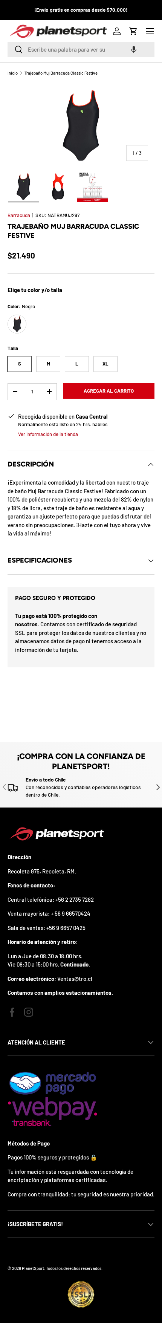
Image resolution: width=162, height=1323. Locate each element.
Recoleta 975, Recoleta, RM (41, 871)
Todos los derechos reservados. (74, 1268)
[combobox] (81, 49)
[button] (133, 49)
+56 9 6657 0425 (66, 927)
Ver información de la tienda (48, 434)
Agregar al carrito (109, 391)
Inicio (13, 73)
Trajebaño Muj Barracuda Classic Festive (61, 73)
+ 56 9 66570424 (70, 913)
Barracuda (19, 215)
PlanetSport (33, 1268)
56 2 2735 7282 (76, 899)
